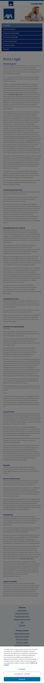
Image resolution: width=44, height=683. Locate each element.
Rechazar (22, 669)
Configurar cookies (22, 674)
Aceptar (22, 679)
